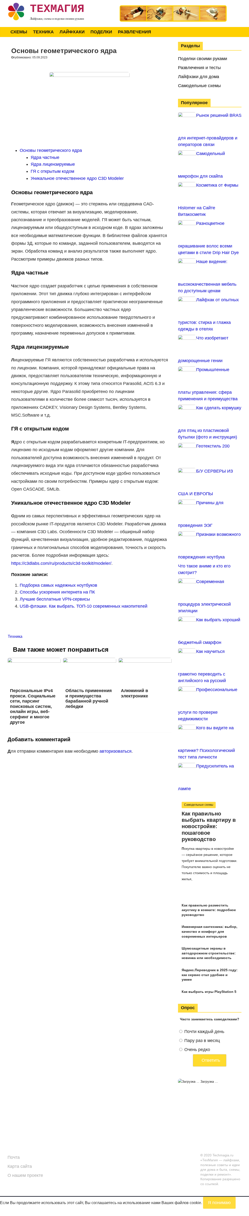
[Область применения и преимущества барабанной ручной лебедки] (89, 661)
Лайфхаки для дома (198, 76)
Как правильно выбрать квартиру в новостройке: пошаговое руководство (209, 826)
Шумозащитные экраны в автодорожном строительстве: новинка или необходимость (209, 953)
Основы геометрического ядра (51, 150)
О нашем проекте (25, 1175)
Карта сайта (20, 1166)
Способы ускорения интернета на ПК (57, 592)
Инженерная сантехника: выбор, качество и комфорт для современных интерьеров (209, 931)
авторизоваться (115, 751)
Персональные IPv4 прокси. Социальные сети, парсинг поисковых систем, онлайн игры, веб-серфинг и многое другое (32, 706)
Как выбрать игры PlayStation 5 (209, 992)
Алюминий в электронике (134, 693)
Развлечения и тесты (199, 67)
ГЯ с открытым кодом (52, 171)
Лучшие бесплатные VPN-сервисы (55, 599)
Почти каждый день (204, 1031)
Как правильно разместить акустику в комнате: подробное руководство (209, 910)
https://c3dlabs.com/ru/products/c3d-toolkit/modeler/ (61, 563)
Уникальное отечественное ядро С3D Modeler (77, 178)
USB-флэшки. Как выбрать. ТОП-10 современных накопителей (83, 606)
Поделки (101, 31)
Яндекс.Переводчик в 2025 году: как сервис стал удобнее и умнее (210, 974)
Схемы (18, 31)
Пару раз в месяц (202, 1040)
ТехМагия (57, 9)
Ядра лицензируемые (53, 164)
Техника (43, 31)
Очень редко (197, 1049)
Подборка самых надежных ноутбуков (58, 585)
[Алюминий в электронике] (145, 661)
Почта (14, 1157)
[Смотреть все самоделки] (173, 7)
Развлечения (134, 31)
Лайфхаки (72, 31)
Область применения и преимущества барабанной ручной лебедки (88, 698)
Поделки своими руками (202, 58)
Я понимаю (219, 1202)
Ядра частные (45, 157)
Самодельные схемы (199, 85)
